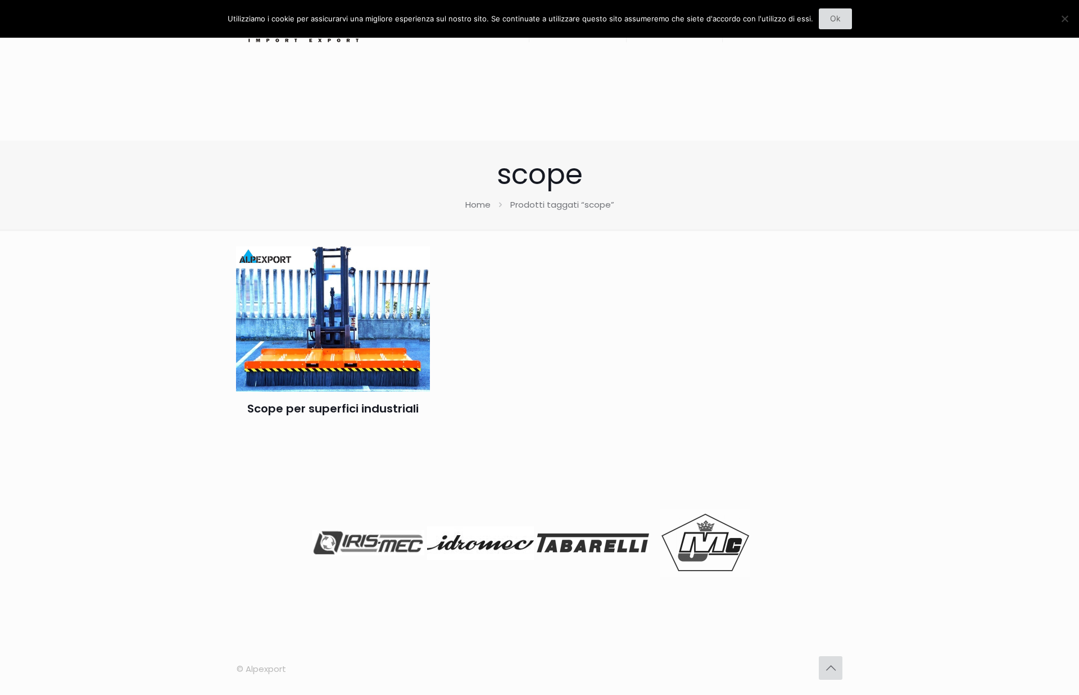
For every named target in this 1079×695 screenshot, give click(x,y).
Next (750, 545)
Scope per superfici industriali (333, 408)
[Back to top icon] (830, 668)
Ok (835, 18)
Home (478, 204)
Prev (329, 545)
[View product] (414, 262)
